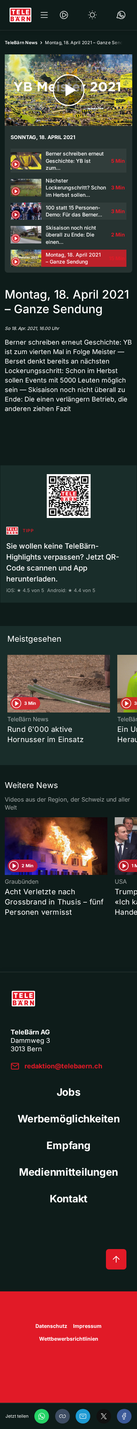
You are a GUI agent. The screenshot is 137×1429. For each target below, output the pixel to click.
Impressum (87, 1326)
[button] (62, 1416)
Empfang (68, 1145)
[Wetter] (92, 15)
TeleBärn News (21, 42)
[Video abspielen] (68, 90)
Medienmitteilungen (68, 1172)
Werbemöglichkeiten (69, 1119)
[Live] (64, 15)
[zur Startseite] (20, 15)
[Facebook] (124, 1416)
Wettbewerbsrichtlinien (68, 1339)
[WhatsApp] (41, 1416)
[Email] (83, 1416)
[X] (103, 1416)
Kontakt (68, 1198)
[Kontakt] (121, 15)
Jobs (69, 1092)
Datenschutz (51, 1326)
